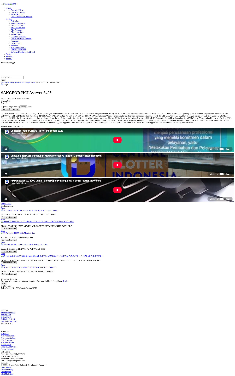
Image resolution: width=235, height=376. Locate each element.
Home (8, 8)
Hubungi (23, 107)
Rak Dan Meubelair (18, 48)
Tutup (4, 283)
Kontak (9, 59)
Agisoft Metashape (18, 23)
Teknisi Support (17, 14)
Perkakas (14, 45)
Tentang (9, 56)
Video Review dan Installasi (21, 17)
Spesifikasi (15, 109)
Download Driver (17, 10)
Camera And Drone (18, 36)
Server (32, 82)
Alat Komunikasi (17, 25)
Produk (9, 19)
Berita (8, 54)
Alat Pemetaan (16, 30)
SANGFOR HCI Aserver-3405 (48, 82)
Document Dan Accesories (21, 39)
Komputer (15, 41)
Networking (15, 43)
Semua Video (6, 204)
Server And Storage (18, 50)
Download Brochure (9, 217)
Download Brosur (18, 12)
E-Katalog (15, 21)
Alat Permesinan (17, 32)
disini (65, 281)
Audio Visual (16, 34)
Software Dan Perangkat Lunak (23, 52)
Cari (3, 80)
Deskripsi (5, 109)
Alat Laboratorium (18, 28)
